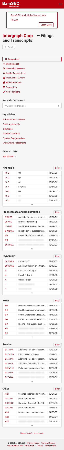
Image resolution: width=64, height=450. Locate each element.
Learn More (46, 25)
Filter (57, 168)
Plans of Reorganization (14, 138)
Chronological (12, 64)
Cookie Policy (50, 445)
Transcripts (11, 87)
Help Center (29, 445)
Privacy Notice (33, 443)
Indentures (8, 129)
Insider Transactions (15, 73)
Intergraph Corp (18, 35)
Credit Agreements (11, 124)
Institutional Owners (15, 77)
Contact (40, 445)
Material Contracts (11, 133)
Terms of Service (48, 443)
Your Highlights (13, 92)
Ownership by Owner (15, 68)
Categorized (13, 59)
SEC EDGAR (8, 156)
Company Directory (15, 445)
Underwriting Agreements (14, 143)
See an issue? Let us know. (32, 433)
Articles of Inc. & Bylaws (14, 119)
